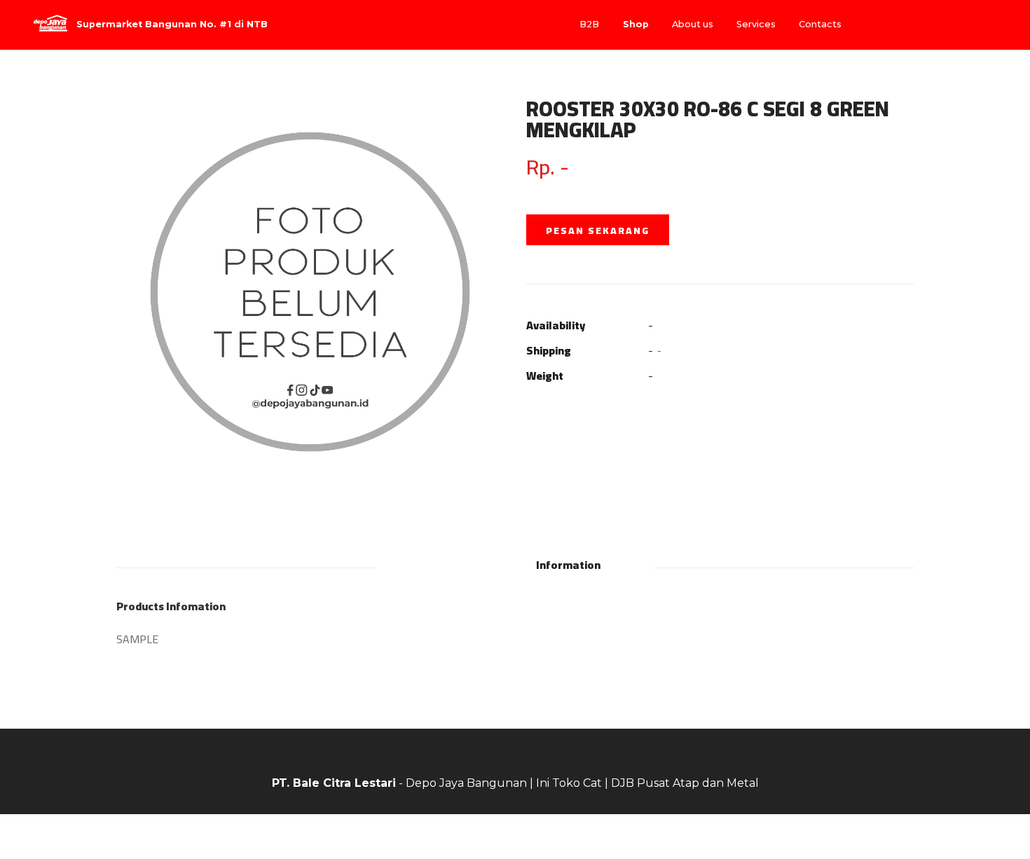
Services (756, 24)
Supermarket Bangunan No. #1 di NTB (172, 24)
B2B (589, 24)
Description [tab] (460, 564)
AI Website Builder (515, 836)
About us (692, 24)
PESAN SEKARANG (598, 230)
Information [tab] (568, 564)
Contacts (820, 24)
